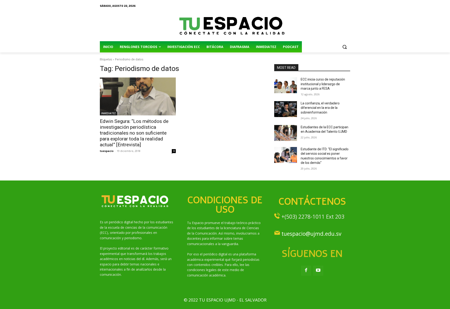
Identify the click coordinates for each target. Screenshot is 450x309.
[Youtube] (318, 271)
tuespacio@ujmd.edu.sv (311, 233)
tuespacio (106, 151)
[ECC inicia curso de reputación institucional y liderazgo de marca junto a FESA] (285, 85)
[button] (344, 46)
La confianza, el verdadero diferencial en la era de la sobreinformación (320, 107)
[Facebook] (306, 271)
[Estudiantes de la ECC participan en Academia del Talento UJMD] (285, 133)
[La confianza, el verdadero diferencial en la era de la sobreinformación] (285, 109)
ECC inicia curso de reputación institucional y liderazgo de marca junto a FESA (323, 83)
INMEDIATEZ (108, 113)
